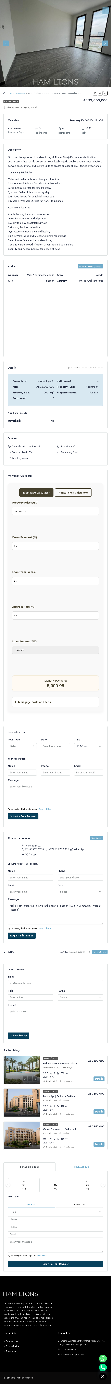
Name (11, 766)
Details (99, 1079)
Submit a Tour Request (23, 816)
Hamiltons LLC (51, 1081)
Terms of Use (45, 809)
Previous (6, 43)
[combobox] (22, 746)
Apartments (20, 93)
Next (105, 43)
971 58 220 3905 (34, 849)
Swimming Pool (69, 452)
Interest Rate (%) (23, 606)
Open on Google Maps (91, 266)
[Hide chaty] (103, 1376)
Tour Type (14, 739)
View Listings (96, 838)
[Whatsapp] (103, 1358)
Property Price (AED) (25, 502)
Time (77, 739)
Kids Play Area (20, 458)
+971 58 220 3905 (58, 849)
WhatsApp (79, 849)
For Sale (7, 102)
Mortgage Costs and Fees (34, 702)
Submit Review (18, 1035)
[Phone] (103, 1367)
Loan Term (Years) (24, 572)
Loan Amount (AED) (24, 641)
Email (77, 766)
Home (9, 93)
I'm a (60, 885)
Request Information (21, 935)
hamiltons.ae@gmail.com (72, 1354)
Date (44, 739)
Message (13, 780)
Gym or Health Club (23, 452)
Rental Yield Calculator (73, 492)
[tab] (105, 10)
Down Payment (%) (24, 537)
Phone (45, 766)
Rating (61, 991)
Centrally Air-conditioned (26, 446)
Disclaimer (11, 1351)
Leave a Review (100, 952)
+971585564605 (68, 1349)
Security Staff (68, 446)
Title (10, 991)
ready (15, 102)
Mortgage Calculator (36, 492)
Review (12, 1005)
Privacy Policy (12, 1346)
